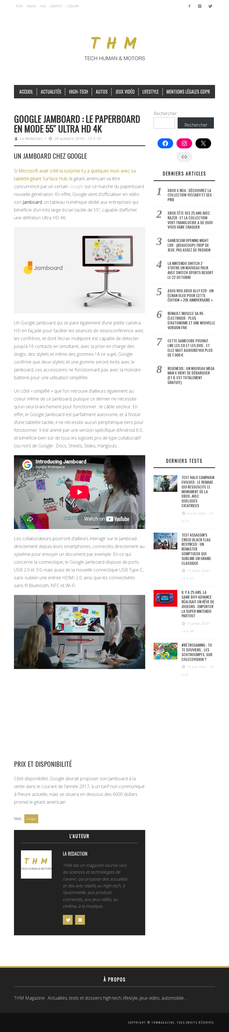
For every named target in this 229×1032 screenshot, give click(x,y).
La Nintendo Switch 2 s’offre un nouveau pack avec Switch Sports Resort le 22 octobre (190, 270)
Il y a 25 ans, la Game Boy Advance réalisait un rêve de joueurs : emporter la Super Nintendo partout (198, 603)
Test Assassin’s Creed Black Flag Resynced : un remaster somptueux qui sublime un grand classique (196, 549)
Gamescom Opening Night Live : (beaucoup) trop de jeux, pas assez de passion (189, 245)
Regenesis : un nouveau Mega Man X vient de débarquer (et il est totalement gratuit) (191, 375)
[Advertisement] (79, 714)
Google (31, 819)
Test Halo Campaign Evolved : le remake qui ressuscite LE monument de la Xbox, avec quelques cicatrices (198, 491)
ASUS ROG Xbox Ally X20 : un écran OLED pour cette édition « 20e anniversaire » (190, 295)
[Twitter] (210, 6)
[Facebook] (189, 6)
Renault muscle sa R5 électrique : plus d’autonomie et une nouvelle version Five (191, 320)
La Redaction (31, 138)
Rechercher (165, 113)
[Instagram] (199, 6)
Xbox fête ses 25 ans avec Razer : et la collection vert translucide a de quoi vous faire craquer (190, 220)
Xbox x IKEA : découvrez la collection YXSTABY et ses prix (190, 195)
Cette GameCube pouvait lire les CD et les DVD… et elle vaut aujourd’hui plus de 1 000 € (190, 347)
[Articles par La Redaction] (36, 865)
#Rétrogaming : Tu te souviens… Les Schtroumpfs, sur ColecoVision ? (197, 652)
